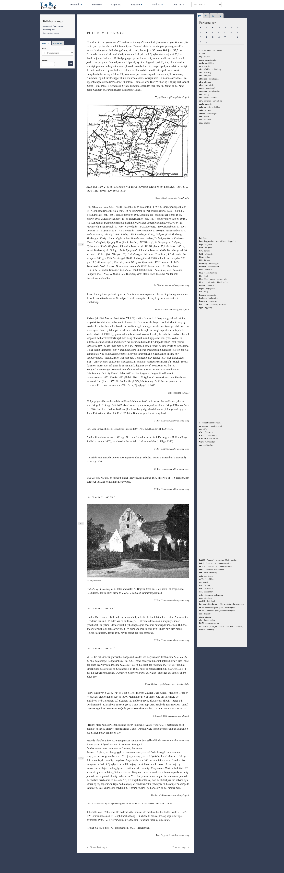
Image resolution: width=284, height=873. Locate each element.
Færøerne (97, 4)
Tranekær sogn (180, 847)
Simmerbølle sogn (98, 847)
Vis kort (156, 4)
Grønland (116, 4)
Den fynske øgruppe (51, 32)
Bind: (44, 48)
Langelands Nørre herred (53, 25)
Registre (135, 4)
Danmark (75, 4)
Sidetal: (45, 60)
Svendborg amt (49, 29)
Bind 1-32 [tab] (46, 43)
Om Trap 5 (178, 4)
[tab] (200, 16)
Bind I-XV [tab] (58, 43)
